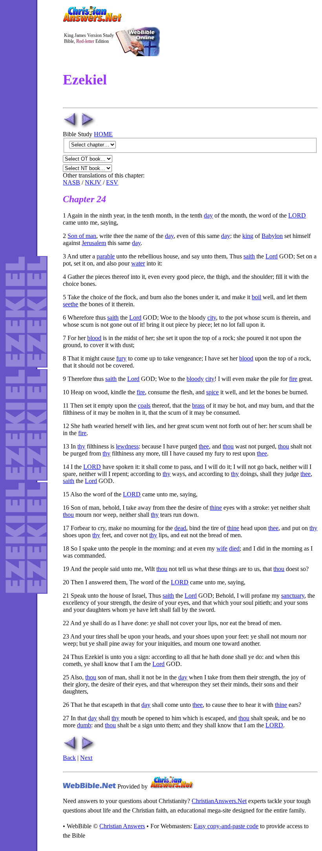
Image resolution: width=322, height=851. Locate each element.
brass (198, 405)
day (208, 215)
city (211, 317)
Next (86, 757)
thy (81, 446)
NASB (71, 182)
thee (204, 446)
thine (216, 507)
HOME (103, 134)
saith (249, 256)
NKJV (93, 182)
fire (293, 378)
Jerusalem (94, 243)
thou (228, 446)
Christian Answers (122, 826)
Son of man (82, 235)
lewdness (127, 446)
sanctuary (292, 595)
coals (144, 405)
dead (180, 528)
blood (94, 338)
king (247, 235)
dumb (84, 725)
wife (221, 548)
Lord (271, 256)
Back (69, 757)
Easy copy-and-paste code (226, 826)
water (138, 263)
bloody (195, 378)
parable (106, 256)
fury (121, 358)
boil (256, 297)
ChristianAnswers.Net (219, 801)
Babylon (272, 235)
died (234, 548)
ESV (112, 182)
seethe (70, 304)
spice (212, 392)
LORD (297, 215)
